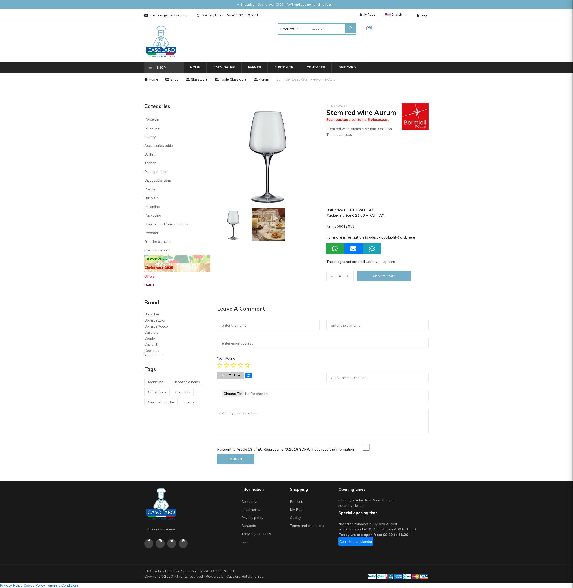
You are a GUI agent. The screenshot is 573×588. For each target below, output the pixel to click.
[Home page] (161, 41)
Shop (174, 79)
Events (254, 67)
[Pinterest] (183, 543)
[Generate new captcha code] (248, 375)
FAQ (244, 541)
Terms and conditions (307, 525)
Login (425, 15)
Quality (296, 517)
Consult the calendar (355, 541)
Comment (235, 459)
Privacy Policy (11, 585)
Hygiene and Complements (166, 224)
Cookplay (151, 350)
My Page (368, 15)
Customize (283, 67)
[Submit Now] (353, 248)
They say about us (256, 533)
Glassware (199, 79)
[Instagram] (160, 543)
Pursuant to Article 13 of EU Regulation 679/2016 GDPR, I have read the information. (286, 449)
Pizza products (156, 171)
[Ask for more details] (372, 248)
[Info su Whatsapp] (335, 248)
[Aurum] (268, 224)
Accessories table (158, 145)
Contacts (316, 67)
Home (195, 67)
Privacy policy (252, 517)
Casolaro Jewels (157, 250)
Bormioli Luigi (154, 320)
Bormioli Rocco (156, 326)
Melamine (152, 206)
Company (249, 501)
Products (287, 29)
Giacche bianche (157, 241)
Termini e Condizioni (62, 585)
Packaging (152, 215)
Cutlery (150, 136)
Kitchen (150, 163)
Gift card (347, 67)
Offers (149, 276)
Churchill (151, 344)
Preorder (151, 232)
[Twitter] (171, 543)
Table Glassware (233, 79)
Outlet (149, 285)
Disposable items (158, 180)
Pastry (149, 189)
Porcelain (151, 119)
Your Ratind (226, 358)
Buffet (149, 154)
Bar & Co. (151, 198)
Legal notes (250, 509)
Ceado (149, 338)
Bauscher (151, 314)
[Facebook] (148, 543)
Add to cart (384, 276)
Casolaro (151, 332)
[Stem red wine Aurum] (233, 224)
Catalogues (224, 67)
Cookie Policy (34, 585)
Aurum (263, 79)
